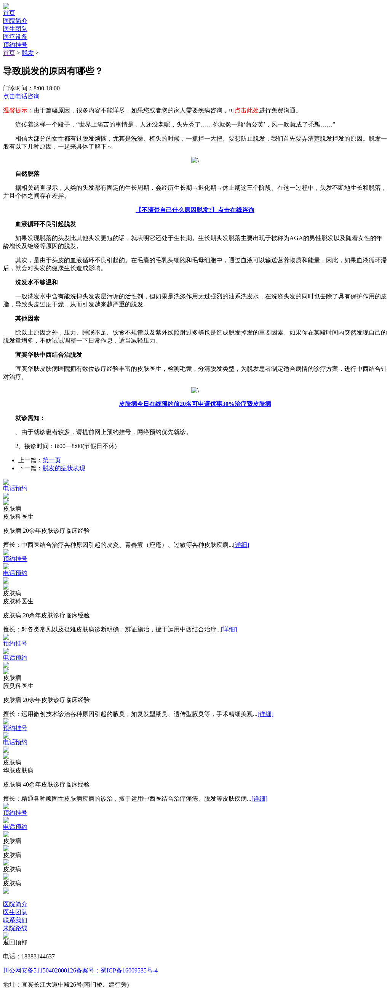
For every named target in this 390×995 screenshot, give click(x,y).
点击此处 (247, 110)
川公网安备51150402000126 (39, 970)
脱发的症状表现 (64, 468)
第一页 (52, 460)
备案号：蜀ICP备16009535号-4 (117, 970)
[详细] (241, 545)
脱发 (28, 53)
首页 (9, 53)
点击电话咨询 (21, 96)
